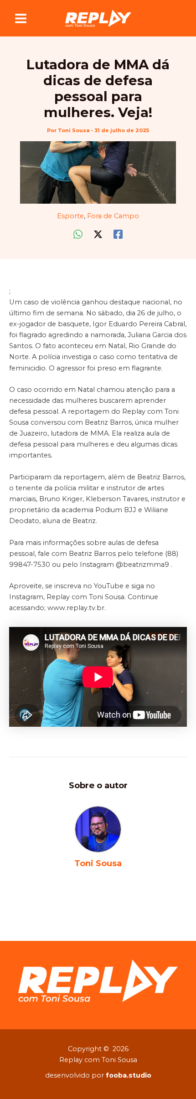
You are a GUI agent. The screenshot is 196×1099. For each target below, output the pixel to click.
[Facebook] (118, 234)
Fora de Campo (113, 216)
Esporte (70, 216)
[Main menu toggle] (20, 18)
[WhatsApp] (78, 234)
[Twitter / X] (98, 234)
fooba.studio (128, 1075)
